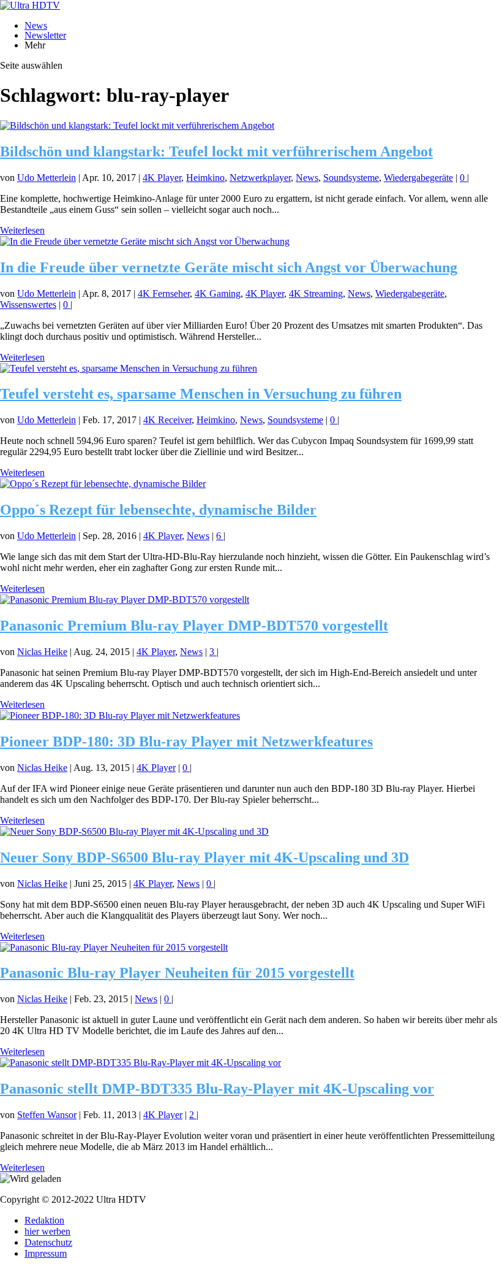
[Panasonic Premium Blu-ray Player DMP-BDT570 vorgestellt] (124, 599)
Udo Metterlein (46, 177)
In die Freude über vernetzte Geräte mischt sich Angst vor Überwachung (228, 267)
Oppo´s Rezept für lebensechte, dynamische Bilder (158, 510)
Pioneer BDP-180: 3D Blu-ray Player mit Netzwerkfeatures (186, 742)
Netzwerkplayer (260, 177)
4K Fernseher (164, 293)
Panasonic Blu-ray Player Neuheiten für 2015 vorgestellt (177, 973)
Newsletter (45, 35)
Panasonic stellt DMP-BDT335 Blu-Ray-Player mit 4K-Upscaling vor (217, 1089)
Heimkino (205, 177)
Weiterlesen (22, 230)
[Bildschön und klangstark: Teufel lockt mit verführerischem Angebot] (137, 125)
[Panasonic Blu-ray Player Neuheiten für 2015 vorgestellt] (114, 947)
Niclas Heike (42, 651)
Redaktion (44, 1220)
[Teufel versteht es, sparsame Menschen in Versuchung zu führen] (128, 368)
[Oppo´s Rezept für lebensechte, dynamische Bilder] (103, 483)
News (35, 25)
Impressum (45, 1253)
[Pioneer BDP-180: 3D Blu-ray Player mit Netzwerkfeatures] (120, 715)
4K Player (162, 177)
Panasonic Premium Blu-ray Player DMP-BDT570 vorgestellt (194, 626)
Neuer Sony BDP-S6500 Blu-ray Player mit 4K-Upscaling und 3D (204, 857)
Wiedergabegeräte (418, 177)
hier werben (47, 1231)
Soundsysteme (351, 177)
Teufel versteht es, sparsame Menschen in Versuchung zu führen (201, 394)
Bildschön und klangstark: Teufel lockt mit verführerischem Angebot (216, 151)
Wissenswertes (28, 304)
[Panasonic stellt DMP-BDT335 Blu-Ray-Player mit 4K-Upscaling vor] (140, 1062)
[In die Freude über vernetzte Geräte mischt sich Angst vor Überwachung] (145, 241)
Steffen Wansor (47, 1115)
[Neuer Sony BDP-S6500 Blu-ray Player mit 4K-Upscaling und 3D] (134, 831)
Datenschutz (48, 1242)
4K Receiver (167, 420)
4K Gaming (218, 293)
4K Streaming (316, 293)
